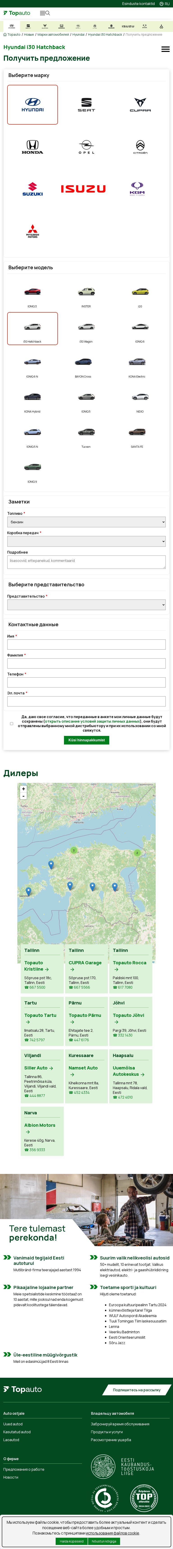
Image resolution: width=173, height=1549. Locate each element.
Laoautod (11, 1440)
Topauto (13, 34)
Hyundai (78, 34)
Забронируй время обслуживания (120, 1424)
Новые (29, 34)
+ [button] (23, 789)
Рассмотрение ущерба (111, 1440)
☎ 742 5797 (34, 1040)
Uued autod (13, 1424)
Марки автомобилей (53, 34)
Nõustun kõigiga (104, 1541)
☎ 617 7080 (122, 987)
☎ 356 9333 (34, 1150)
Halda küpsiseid (72, 1541)
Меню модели (166, 49)
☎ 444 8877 (34, 1095)
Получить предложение (144, 34)
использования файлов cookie (112, 1533)
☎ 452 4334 (79, 1092)
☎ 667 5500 (34, 987)
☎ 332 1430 (122, 1035)
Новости (10, 1477)
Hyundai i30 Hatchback (105, 34)
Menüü (40, 13)
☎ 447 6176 (79, 1040)
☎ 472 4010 (123, 1097)
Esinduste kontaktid (138, 3)
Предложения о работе (23, 1469)
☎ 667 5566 (79, 987)
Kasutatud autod (17, 1432)
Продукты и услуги (107, 1432)
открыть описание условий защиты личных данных (92, 721)
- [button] (23, 796)
